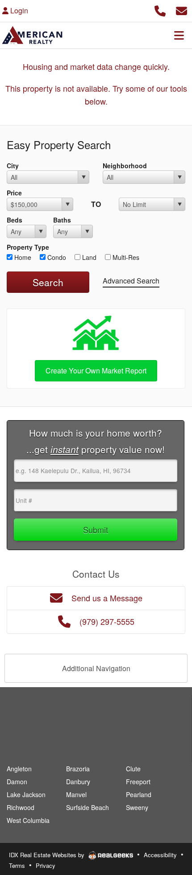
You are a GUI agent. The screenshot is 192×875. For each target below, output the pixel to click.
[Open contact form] (181, 9)
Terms (17, 865)
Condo (56, 257)
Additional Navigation (96, 668)
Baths (62, 219)
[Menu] (179, 35)
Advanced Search (131, 280)
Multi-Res (125, 257)
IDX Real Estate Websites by (47, 855)
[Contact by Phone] (160, 9)
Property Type (28, 247)
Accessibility (160, 855)
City (13, 165)
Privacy (45, 865)
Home (22, 257)
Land (88, 257)
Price (14, 192)
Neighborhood (125, 165)
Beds (14, 219)
